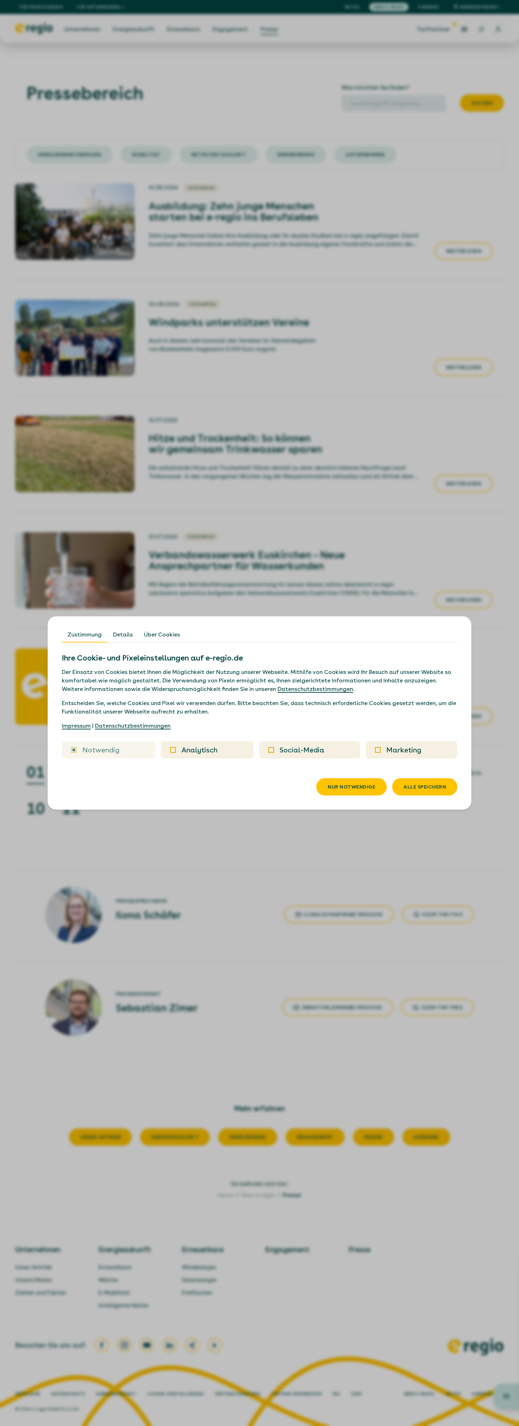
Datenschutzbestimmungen (315, 689)
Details (123, 634)
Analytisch (199, 750)
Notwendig (100, 750)
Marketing (403, 750)
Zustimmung (84, 634)
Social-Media (302, 750)
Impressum (76, 725)
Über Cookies (162, 634)
